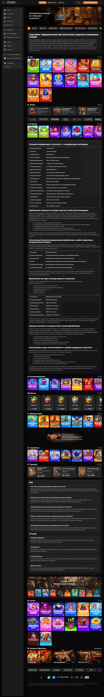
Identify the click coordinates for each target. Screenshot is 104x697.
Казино (43, 2)
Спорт (62, 2)
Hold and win (81, 28)
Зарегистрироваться (90, 2)
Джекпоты (93, 28)
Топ (35, 28)
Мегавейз (54, 28)
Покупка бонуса (67, 28)
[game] (71, 80)
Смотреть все (98, 648)
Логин (78, 2)
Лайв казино (53, 2)
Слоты (44, 28)
